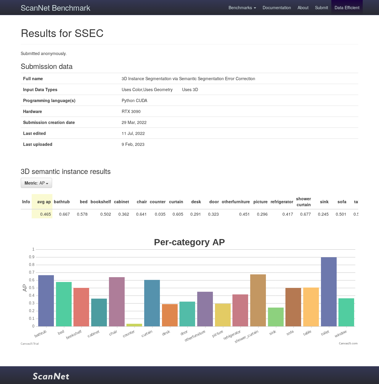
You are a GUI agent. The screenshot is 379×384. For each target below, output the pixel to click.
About (303, 7)
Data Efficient (347, 7)
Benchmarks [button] (241, 7)
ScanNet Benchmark (55, 7)
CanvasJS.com (348, 343)
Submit (321, 7)
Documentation (277, 7)
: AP (35, 183)
